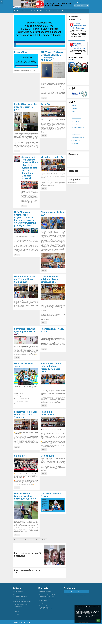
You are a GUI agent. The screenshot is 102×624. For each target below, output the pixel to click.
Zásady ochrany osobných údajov (23, 601)
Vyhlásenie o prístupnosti (21, 596)
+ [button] (25, 622)
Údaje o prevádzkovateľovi (21, 604)
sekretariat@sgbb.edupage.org (47, 594)
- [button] (75, 3)
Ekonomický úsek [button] (62, 11)
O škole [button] (16, 11)
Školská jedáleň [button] (38, 11)
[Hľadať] (88, 5)
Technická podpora (19, 594)
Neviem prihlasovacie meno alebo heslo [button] (76, 595)
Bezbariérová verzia (19, 622)
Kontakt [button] (73, 11)
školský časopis (74, 143)
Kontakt (17, 611)
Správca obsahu (19, 591)
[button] (77, 3)
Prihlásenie (86, 3)
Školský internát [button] (50, 11)
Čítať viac (44, 98)
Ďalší (43, 540)
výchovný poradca (75, 140)
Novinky (17, 614)
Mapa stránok (18, 606)
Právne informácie (19, 599)
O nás (16, 609)
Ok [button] (98, 620)
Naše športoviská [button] (27, 11)
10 (39, 540)
